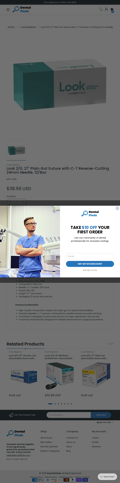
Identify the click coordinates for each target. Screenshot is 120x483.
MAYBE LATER (90, 270)
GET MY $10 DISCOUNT (90, 263)
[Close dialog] (117, 208)
